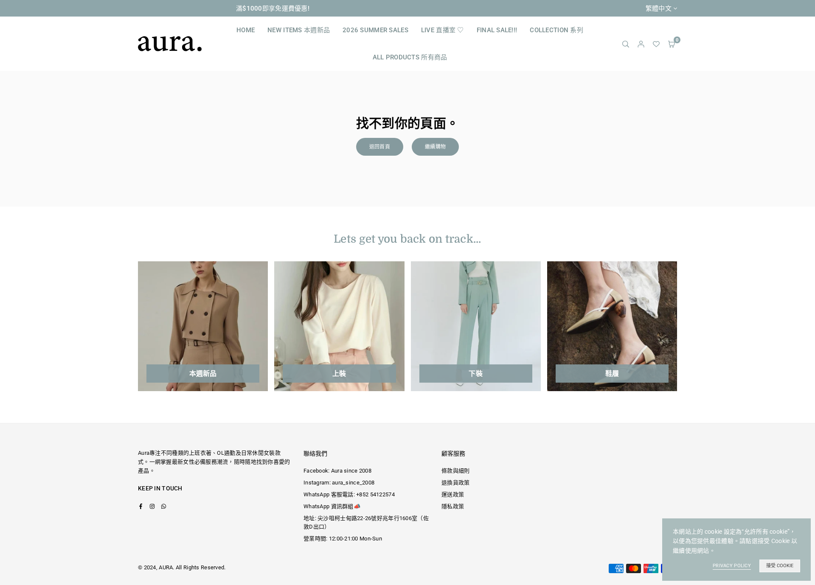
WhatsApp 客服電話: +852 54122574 (349, 494)
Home (245, 30)
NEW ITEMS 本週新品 (298, 30)
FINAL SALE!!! (497, 30)
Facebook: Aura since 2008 (337, 470)
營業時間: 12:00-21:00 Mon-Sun (343, 538)
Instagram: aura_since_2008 (339, 482)
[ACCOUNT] (641, 44)
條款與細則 (455, 470)
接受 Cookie (779, 565)
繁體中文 (659, 8)
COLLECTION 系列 (556, 30)
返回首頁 (379, 147)
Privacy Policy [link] (732, 565)
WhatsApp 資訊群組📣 (332, 506)
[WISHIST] (656, 44)
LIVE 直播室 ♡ (442, 30)
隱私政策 (452, 506)
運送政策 (452, 494)
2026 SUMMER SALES (375, 30)
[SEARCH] (625, 44)
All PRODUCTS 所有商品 (410, 57)
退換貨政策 (455, 482)
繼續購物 (435, 147)
